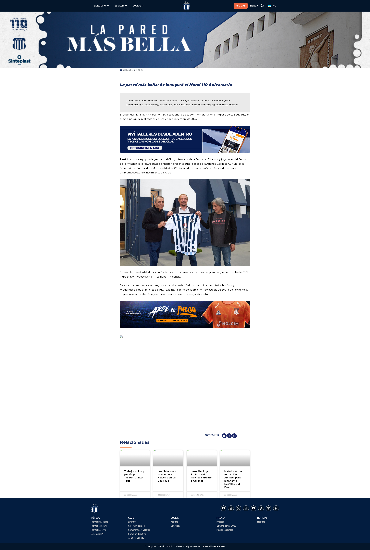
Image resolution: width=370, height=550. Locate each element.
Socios (137, 5)
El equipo (100, 5)
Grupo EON (219, 546)
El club (119, 5)
